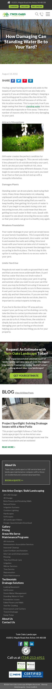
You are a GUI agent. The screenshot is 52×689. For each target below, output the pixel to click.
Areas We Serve (11, 533)
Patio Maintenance (11, 575)
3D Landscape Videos (12, 519)
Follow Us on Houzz (26, 644)
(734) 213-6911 (33, 657)
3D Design (7, 498)
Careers (13, 6)
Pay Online (37, 6)
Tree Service (8, 569)
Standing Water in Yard (13, 596)
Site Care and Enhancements (16, 554)
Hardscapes (8, 513)
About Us (7, 618)
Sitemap (44, 684)
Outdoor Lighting (11, 510)
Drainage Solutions (13, 582)
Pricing (6, 530)
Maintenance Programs (15, 537)
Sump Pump (8, 615)
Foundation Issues (11, 599)
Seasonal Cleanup (11, 547)
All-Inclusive (8, 541)
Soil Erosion (8, 590)
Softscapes (8, 516)
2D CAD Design (10, 495)
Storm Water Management (14, 593)
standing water (33, 106)
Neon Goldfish (31, 687)
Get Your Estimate (26, 375)
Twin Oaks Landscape (26, 634)
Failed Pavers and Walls (13, 602)
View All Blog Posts (24, 392)
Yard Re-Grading (10, 605)
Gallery (25, 6)
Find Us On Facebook (20, 644)
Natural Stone (9, 504)
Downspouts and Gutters (14, 609)
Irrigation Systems (11, 507)
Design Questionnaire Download (17, 523)
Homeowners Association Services (18, 544)
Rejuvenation (9, 572)
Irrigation (7, 563)
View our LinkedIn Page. (32, 644)
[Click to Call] (42, 14)
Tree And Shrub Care (12, 560)
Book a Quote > (13, 480)
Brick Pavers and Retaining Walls (17, 501)
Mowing (6, 557)
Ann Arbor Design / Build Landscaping (23, 490)
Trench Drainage (10, 612)
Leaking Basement (11, 587)
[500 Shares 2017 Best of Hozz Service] (26, 666)
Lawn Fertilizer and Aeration (15, 550)
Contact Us (8, 622)
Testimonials (9, 579)
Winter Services (10, 566)
